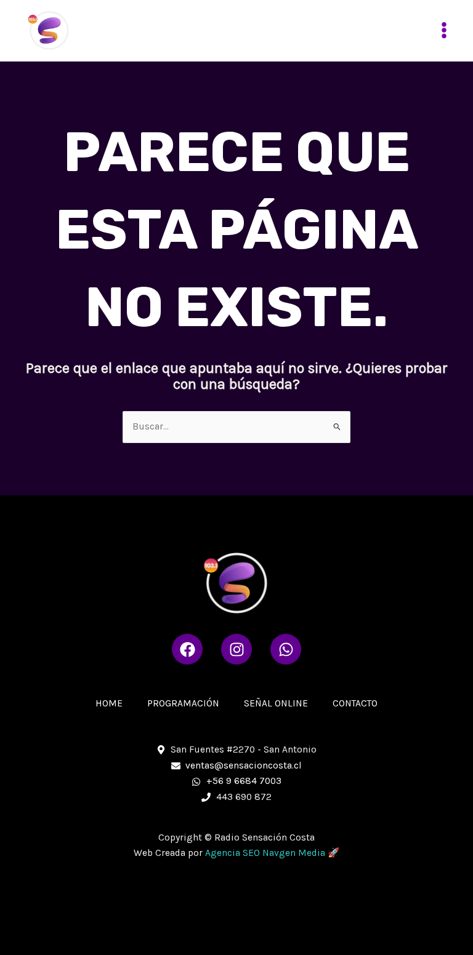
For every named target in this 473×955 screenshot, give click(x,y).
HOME (109, 703)
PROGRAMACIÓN (183, 703)
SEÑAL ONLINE (276, 703)
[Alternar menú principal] (444, 30)
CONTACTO (355, 703)
